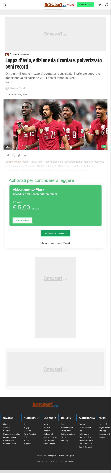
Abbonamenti (67, 427)
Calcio (14, 54)
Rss (62, 424)
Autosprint (48, 427)
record (17, 161)
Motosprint (48, 434)
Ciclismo (27, 431)
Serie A (6, 427)
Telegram (70, 456)
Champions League (11, 434)
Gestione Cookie (86, 440)
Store (63, 437)
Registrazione (104, 427)
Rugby (26, 427)
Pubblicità (103, 424)
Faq (80, 431)
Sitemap (64, 440)
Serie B (6, 431)
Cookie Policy (85, 437)
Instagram (52, 456)
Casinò (102, 437)
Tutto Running (30, 434)
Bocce (26, 440)
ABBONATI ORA (86, 5)
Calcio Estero (9, 440)
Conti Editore (49, 444)
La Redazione (85, 427)
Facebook (41, 456)
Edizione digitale (68, 434)
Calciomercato (9, 444)
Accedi (67, 243)
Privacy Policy (85, 444)
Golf (25, 437)
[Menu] (4, 5)
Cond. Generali (85, 447)
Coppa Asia (24, 54)
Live (71, 5)
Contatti (82, 424)
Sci (25, 424)
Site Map (102, 431)
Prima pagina (67, 431)
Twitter (61, 456)
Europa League (9, 437)
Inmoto (46, 431)
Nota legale (84, 434)
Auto (45, 424)
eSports (27, 444)
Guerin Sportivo (50, 437)
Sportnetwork (49, 440)
